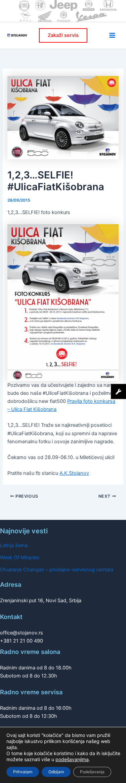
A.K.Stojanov (74, 473)
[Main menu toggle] (112, 35)
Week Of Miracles (19, 557)
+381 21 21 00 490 (21, 641)
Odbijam (56, 771)
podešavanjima (72, 759)
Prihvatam (22, 771)
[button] (63, 35)
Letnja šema (14, 545)
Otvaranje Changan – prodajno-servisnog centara (56, 570)
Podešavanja (92, 771)
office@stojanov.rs (21, 633)
